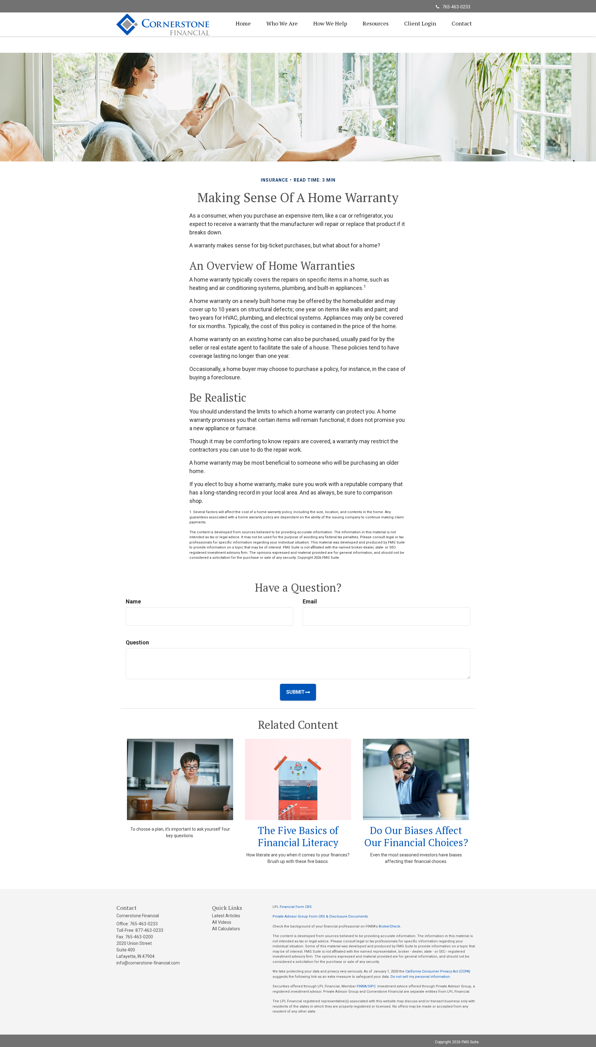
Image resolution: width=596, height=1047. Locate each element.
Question (137, 642)
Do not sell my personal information (420, 977)
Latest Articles (226, 915)
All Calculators (226, 928)
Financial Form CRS (296, 907)
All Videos (221, 922)
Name (133, 601)
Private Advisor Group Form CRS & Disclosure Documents (320, 916)
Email (310, 601)
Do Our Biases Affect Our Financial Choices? (416, 836)
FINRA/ (362, 986)
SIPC (372, 986)
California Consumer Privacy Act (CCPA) (437, 971)
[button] (282, 23)
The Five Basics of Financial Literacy (298, 836)
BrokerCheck (389, 926)
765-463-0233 (456, 6)
